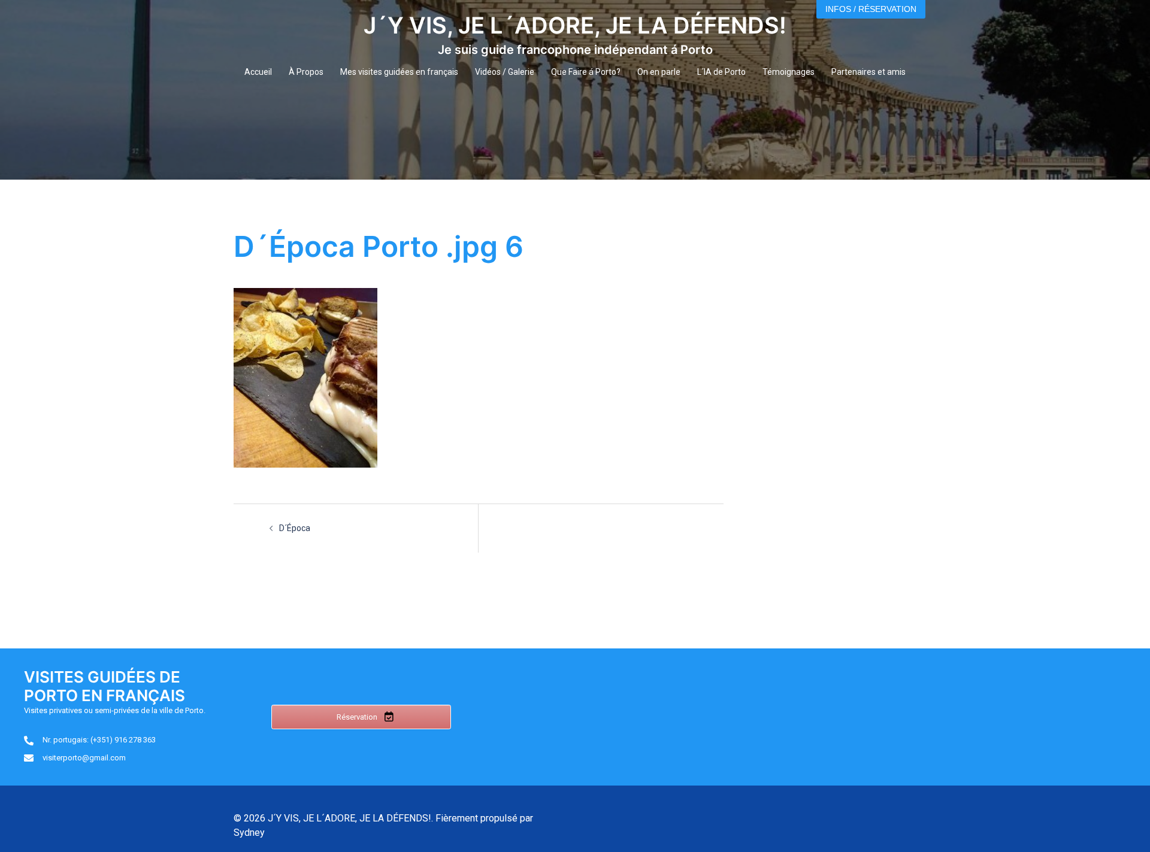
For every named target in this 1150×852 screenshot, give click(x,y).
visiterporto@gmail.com (84, 757)
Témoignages (788, 72)
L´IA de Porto (721, 72)
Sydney (249, 832)
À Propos (306, 72)
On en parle (658, 72)
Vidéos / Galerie (504, 72)
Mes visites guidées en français (399, 72)
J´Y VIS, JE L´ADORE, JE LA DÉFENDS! (575, 25)
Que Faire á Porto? (586, 72)
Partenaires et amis (868, 72)
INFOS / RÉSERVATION (870, 9)
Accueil (258, 72)
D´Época (294, 528)
